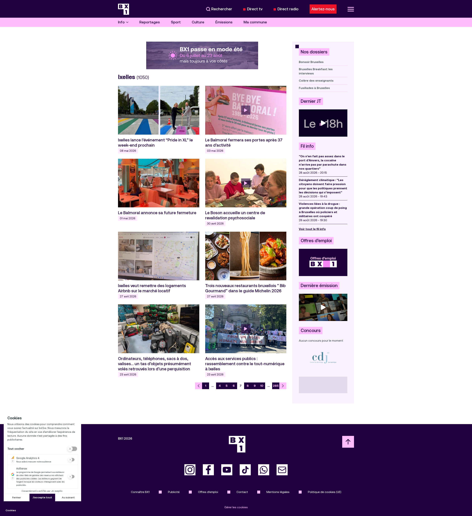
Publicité (174, 492)
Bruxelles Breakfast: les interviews (316, 71)
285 (276, 386)
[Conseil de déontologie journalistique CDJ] (323, 357)
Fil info (307, 146)
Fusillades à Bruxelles (314, 88)
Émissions (223, 22)
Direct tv (255, 9)
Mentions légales (277, 492)
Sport (176, 22)
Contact (242, 492)
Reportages (149, 22)
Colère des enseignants (316, 80)
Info (121, 22)
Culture (198, 22)
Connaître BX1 (140, 492)
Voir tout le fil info (312, 229)
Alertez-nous (323, 9)
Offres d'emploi (208, 492)
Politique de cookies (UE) (324, 492)
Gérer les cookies (236, 507)
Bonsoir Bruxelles (311, 62)
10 (261, 386)
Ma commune (255, 22)
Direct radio (288, 9)
